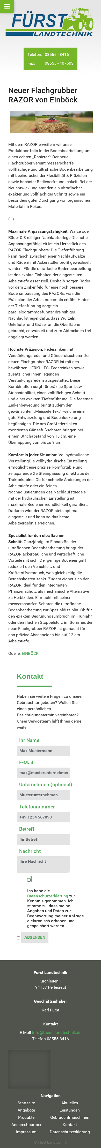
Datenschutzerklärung (47, 896)
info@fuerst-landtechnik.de (56, 1032)
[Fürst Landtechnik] (50, 21)
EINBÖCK (30, 653)
